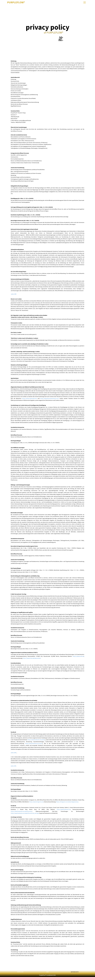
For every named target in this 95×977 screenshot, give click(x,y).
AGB (47, 972)
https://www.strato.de (78, 656)
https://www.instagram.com (36, 802)
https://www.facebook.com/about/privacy (21, 811)
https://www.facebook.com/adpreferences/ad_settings (25, 813)
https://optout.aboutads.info (29, 398)
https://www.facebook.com (64, 809)
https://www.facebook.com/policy (36, 739)
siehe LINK (13, 294)
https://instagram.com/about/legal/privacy (67, 802)
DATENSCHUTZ (75, 972)
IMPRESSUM (20, 972)
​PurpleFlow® (16, 2)
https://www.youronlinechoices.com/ (49, 398)
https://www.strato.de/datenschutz (32, 658)
